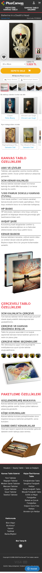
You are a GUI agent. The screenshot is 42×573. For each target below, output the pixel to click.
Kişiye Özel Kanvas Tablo (11, 9)
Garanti (10, 528)
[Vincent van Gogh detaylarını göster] (28, 105)
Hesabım (6, 468)
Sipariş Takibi (18, 468)
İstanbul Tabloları (11, 495)
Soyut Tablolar (10, 492)
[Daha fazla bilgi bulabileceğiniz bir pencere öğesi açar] (32, 569)
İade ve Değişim (32, 468)
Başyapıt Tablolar (11, 481)
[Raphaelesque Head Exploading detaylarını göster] (10, 135)
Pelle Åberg (10, 118)
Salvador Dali (5, 18)
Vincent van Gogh (28, 115)
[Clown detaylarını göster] (10, 105)
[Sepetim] (39, 2)
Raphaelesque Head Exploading (15, 145)
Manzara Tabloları (10, 486)
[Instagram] (21, 546)
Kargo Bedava (12, 79)
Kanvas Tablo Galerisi (31, 9)
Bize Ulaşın (10, 523)
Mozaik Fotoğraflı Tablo (31, 492)
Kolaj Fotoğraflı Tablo (31, 489)
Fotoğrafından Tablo (31, 481)
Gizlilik (5, 566)
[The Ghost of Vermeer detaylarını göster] (28, 135)
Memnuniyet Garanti (30, 79)
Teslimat (10, 531)
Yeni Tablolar (10, 478)
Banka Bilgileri (10, 534)
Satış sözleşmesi (14, 566)
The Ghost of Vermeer (29, 145)
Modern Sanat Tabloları (10, 483)
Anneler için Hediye (31, 511)
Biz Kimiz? (10, 525)
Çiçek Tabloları (10, 489)
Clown (10, 115)
